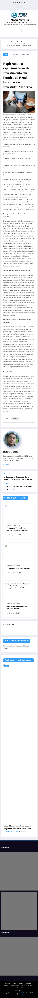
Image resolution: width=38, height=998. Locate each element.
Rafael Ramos (25, 54)
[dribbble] (19, 6)
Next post (6, 483)
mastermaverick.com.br (14, 565)
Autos (14, 983)
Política (30, 985)
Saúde (22, 987)
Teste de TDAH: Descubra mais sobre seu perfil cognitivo (18, 488)
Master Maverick (20, 20)
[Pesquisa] (20, 31)
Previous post (8, 474)
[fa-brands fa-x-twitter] (9, 6)
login (17, 646)
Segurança (29, 987)
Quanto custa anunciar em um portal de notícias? (16, 607)
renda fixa (15, 54)
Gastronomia (15, 987)
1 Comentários (22, 58)
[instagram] (23, 6)
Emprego (6, 985)
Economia (11, 666)
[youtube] (28, 6)
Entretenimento (15, 985)
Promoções (6, 987)
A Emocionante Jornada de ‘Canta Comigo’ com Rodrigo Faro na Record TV (18, 478)
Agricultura (7, 983)
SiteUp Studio (22, 993)
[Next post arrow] (33, 487)
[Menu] (14, 31)
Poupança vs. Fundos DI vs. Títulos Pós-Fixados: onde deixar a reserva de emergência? (17, 529)
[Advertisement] (19, 871)
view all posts (7, 465)
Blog (6, 54)
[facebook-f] (14, 6)
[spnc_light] (24, 31)
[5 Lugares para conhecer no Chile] (19, 554)
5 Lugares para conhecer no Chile (18, 568)
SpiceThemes (22, 994)
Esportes (21, 983)
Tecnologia (17, 990)
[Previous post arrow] (33, 477)
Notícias (23, 985)
